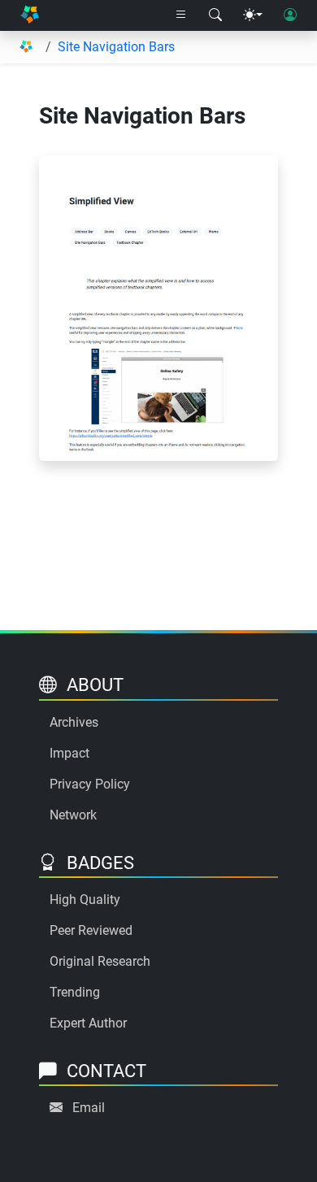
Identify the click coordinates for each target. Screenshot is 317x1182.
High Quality (85, 899)
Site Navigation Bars (116, 46)
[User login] (290, 15)
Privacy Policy (90, 784)
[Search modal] (215, 15)
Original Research (100, 961)
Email (88, 1107)
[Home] (30, 16)
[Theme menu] (252, 15)
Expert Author (88, 1023)
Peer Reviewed (91, 930)
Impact (69, 753)
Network (73, 815)
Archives (74, 722)
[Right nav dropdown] (181, 15)
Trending (75, 992)
